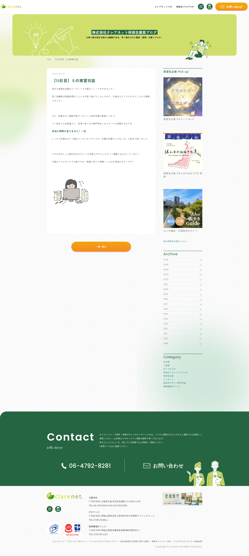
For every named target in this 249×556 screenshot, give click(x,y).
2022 (165, 279)
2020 (165, 289)
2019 (165, 294)
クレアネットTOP (163, 6)
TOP (49, 59)
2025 (165, 264)
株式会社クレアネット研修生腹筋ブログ (124, 32)
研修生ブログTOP (185, 6)
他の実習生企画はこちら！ (175, 241)
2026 (165, 259)
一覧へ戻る (101, 246)
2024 (165, 269)
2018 (165, 299)
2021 (165, 284)
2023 (165, 274)
